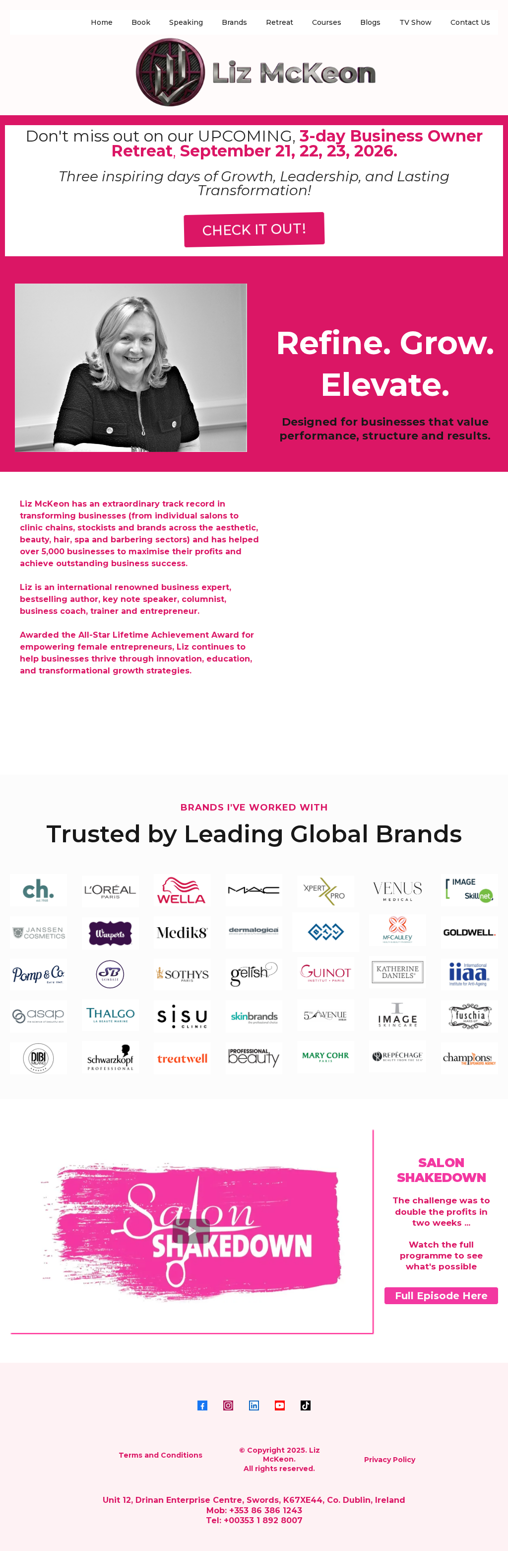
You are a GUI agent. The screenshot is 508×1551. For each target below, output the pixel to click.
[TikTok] (305, 1405)
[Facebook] (202, 1405)
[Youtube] (280, 1405)
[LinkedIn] (254, 1405)
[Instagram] (228, 1405)
